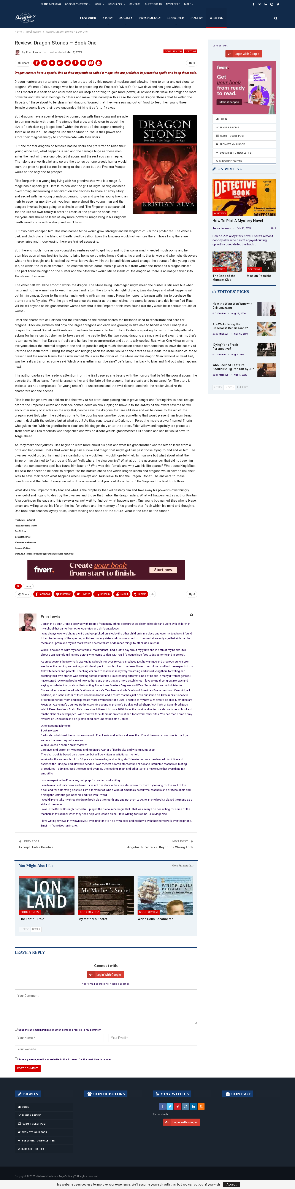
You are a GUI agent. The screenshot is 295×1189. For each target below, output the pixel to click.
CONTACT (240, 1094)
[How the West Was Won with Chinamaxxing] (266, 309)
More (188, 4)
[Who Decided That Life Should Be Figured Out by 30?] (266, 370)
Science (219, 269)
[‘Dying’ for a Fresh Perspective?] (266, 350)
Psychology (150, 17)
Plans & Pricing (51, 4)
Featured (88, 17)
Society (126, 17)
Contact (135, 4)
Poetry (196, 17)
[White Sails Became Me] (165, 895)
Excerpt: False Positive (36, 847)
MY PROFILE (173, 4)
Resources (115, 4)
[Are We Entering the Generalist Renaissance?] (266, 329)
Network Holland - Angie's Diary (55, 1176)
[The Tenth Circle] (47, 895)
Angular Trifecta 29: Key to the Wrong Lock (160, 847)
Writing (216, 17)
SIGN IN (30, 1094)
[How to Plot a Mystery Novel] (244, 197)
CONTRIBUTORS (108, 1094)
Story (108, 17)
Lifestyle (175, 17)
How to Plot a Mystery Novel (238, 220)
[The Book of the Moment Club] (227, 261)
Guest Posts (153, 4)
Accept (232, 1184)
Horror (28, 586)
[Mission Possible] (261, 261)
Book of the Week (76, 4)
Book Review (173, 51)
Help (98, 4)
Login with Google (109, 974)
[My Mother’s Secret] (106, 895)
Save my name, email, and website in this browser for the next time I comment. (66, 1059)
